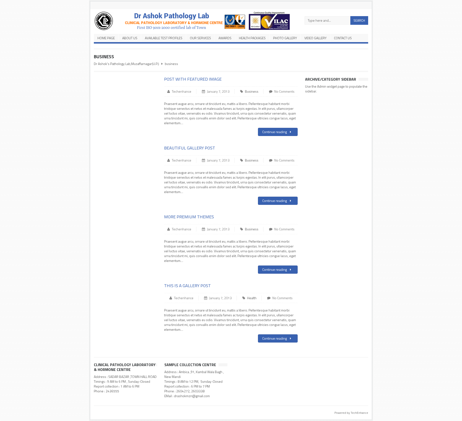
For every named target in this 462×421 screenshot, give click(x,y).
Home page (106, 37)
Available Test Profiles (163, 37)
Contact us (343, 37)
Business (251, 91)
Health (252, 297)
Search (359, 20)
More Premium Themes (189, 217)
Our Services (200, 37)
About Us (129, 37)
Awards (224, 37)
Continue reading (275, 131)
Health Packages (252, 37)
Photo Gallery (285, 37)
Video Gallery (315, 37)
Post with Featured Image (193, 79)
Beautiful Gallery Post (189, 148)
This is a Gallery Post (187, 285)
